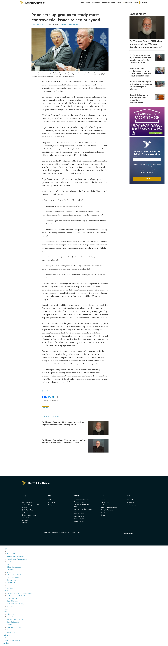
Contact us (104, 502)
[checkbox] (147, 172)
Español (119, 2)
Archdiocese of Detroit (109, 507)
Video (50, 500)
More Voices (78, 521)
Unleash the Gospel (14, 627)
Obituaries (25, 517)
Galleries (51, 505)
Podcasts (51, 502)
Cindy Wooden (38, 25)
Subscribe (143, 2)
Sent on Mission (12, 580)
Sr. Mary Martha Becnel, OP (83, 510)
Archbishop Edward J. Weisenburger (82, 501)
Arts (23, 512)
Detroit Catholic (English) (12, 640)
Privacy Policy (148, 164)
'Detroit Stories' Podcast (15, 575)
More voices (11, 606)
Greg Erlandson (12, 601)
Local (82, 2)
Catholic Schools (28, 510)
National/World (96, 2)
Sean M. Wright (80, 516)
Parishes (104, 512)
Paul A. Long (79, 514)
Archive (6, 643)
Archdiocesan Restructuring (17, 559)
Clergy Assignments (29, 515)
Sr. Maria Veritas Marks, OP (83, 505)
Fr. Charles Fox (12, 598)
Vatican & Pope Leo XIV (108, 2)
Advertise (130, 502)
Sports (24, 507)
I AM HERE (11, 583)
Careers (103, 515)
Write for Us (131, 505)
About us (104, 500)
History (9, 585)
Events (88, 2)
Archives (104, 505)
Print (46, 407)
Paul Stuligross (79, 519)
